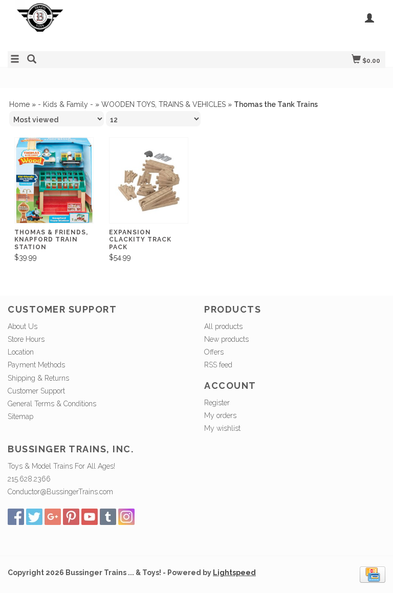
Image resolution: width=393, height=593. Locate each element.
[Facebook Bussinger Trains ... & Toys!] (16, 517)
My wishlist (222, 428)
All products (223, 326)
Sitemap (20, 416)
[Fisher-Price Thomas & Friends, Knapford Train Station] (54, 180)
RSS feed (218, 365)
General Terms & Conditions (52, 404)
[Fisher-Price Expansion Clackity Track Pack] (149, 180)
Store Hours (26, 339)
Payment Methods (36, 365)
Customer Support (36, 391)
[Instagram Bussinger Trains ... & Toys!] (126, 517)
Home (19, 104)
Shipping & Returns (38, 378)
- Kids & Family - (65, 104)
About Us (22, 326)
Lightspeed (234, 572)
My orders (220, 415)
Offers (214, 352)
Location (21, 352)
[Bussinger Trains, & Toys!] (102, 24)
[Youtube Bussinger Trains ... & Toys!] (89, 517)
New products (226, 339)
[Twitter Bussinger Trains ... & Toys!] (34, 517)
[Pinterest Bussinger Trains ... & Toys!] (71, 517)
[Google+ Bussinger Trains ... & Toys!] (53, 517)
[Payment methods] (372, 574)
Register (217, 403)
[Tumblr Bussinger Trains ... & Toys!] (108, 517)
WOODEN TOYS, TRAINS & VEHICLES (163, 104)
